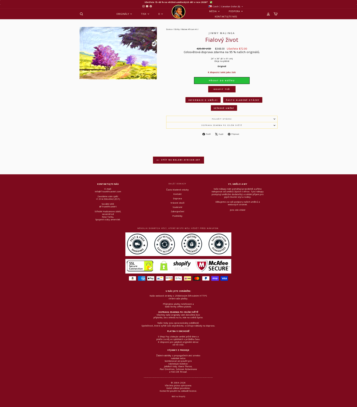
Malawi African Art (189, 29)
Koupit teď (222, 89)
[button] (225, 6)
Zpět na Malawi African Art (180, 160)
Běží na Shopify (178, 396)
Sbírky (177, 29)
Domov (169, 29)
